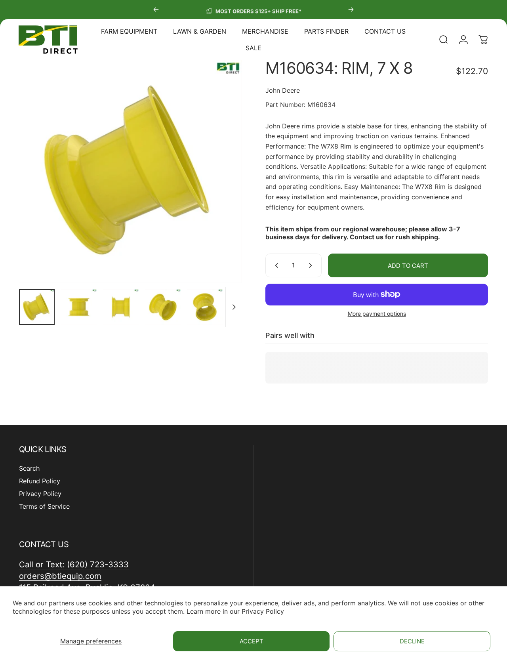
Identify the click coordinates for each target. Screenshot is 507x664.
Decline (412, 641)
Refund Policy (39, 481)
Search (29, 468)
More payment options (377, 313)
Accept (251, 641)
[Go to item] (37, 307)
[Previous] (156, 9)
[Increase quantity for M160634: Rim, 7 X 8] (312, 265)
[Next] (351, 9)
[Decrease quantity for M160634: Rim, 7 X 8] (275, 265)
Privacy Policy (263, 611)
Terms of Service (44, 506)
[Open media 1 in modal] (130, 171)
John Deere (282, 90)
